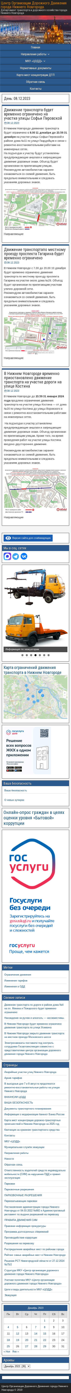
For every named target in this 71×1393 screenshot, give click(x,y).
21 (35, 1340)
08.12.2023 (13, 123)
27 (26, 1346)
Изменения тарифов (15, 980)
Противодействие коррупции (20, 1237)
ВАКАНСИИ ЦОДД (15, 1097)
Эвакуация (10, 1295)
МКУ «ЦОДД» (33, 61)
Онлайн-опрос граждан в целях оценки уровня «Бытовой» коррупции (34, 818)
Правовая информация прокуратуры (25, 1226)
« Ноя (7, 1351)
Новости (9, 1158)
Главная (35, 47)
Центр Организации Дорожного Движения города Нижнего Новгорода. (33, 5)
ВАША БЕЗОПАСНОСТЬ (18, 1102)
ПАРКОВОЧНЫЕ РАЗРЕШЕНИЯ (23, 1195)
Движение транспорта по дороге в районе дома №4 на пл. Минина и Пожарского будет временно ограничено (33, 1008)
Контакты (35, 89)
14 (35, 1333)
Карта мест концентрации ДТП (35, 75)
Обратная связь (35, 82)
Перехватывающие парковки (20, 1201)
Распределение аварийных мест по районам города (34, 1249)
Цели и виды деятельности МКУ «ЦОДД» (28, 1289)
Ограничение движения (17, 974)
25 (8, 1346)
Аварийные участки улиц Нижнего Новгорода (30, 1072)
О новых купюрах (14, 800)
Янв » (15, 1351)
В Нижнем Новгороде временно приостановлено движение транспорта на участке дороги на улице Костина (33, 380)
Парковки (9, 1183)
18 (8, 1340)
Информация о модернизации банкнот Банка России (34, 1114)
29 (44, 1346)
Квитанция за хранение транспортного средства (31, 1129)
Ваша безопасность (15, 790)
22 (44, 1340)
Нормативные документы (35, 68)
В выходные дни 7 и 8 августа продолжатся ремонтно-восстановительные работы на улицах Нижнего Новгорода (32, 1087)
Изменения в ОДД (14, 986)
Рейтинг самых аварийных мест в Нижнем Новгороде (35, 1255)
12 (17, 1333)
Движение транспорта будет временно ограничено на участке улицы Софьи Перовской (33, 114)
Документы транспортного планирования (27, 1108)
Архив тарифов (13, 1078)
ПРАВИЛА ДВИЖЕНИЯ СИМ (20, 1220)
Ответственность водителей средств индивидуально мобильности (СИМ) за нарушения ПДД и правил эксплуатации (35, 1174)
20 (26, 1340)
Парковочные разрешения (19, 1189)
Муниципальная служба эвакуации (24, 1147)
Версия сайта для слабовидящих (31, 538)
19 (17, 1340)
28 (35, 1346)
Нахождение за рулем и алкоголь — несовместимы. (34, 1018)
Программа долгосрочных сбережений (26, 1231)
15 (44, 1333)
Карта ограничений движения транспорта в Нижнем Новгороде (32, 670)
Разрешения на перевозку (19, 1243)
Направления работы (16, 1153)
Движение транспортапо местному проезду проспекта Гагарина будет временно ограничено (35, 253)
